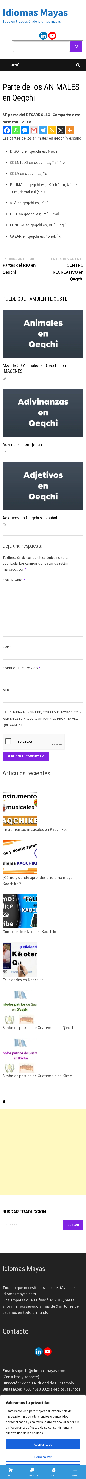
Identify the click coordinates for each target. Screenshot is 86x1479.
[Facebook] (7, 130)
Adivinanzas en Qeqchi (23, 444)
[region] (43, 1437)
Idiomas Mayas (35, 12)
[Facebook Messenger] (25, 130)
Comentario (14, 580)
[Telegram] (43, 130)
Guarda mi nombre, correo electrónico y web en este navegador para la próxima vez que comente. (42, 718)
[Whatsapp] (16, 130)
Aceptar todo (43, 1444)
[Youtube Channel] (52, 36)
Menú (14, 65)
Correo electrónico (22, 668)
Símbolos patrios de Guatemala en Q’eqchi (39, 1027)
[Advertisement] (43, 1152)
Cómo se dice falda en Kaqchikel (30, 931)
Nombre (10, 647)
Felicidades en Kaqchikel (23, 979)
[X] (61, 130)
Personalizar (43, 1457)
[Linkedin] (43, 36)
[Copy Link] (52, 130)
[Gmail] (34, 130)
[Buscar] (76, 46)
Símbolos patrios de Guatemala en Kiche (37, 1075)
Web (6, 690)
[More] (70, 130)
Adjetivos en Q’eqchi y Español (30, 518)
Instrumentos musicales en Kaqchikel (35, 829)
